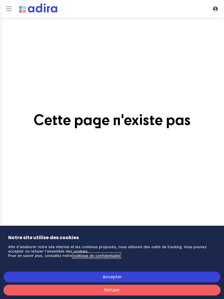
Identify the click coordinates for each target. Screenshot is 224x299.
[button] (9, 9)
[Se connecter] (215, 9)
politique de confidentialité (96, 255)
